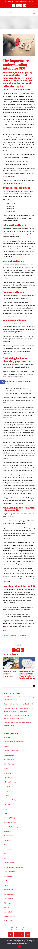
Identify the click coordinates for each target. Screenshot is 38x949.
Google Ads (7, 773)
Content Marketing (9, 755)
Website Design (8, 912)
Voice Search (8, 903)
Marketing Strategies (10, 818)
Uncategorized (8, 889)
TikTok (6, 885)
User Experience (9, 894)
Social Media (8, 876)
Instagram (7, 786)
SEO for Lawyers (9, 863)
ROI (5, 854)
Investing (6, 795)
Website (6, 907)
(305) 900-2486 (15, 1)
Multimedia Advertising (11, 827)
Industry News (15, 635)
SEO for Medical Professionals (13, 867)
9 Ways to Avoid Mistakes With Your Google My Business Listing (27, 675)
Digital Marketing (9, 759)
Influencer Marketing (10, 782)
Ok (19, 946)
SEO (5, 858)
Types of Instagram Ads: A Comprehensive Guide (19, 704)
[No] (36, 943)
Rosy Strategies (23, 929)
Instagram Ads (8, 791)
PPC (5, 845)
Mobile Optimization (10, 822)
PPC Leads (7, 849)
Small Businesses (9, 871)
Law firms (7, 804)
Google (6, 768)
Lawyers (6, 809)
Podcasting (7, 840)
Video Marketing (9, 898)
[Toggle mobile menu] (34, 13)
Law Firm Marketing (10, 800)
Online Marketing (9, 836)
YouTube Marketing (10, 916)
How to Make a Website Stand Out (9, 673)
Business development (11, 750)
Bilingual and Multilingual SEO (13, 741)
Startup (6, 880)
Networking (7, 831)
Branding (6, 746)
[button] (2, 382)
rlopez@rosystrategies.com (26, 1)
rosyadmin (7, 635)
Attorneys (7, 737)
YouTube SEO (8, 921)
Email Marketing (9, 764)
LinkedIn (6, 813)
